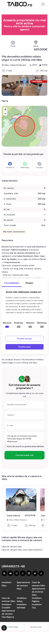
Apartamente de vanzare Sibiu (23, 585)
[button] (12, 94)
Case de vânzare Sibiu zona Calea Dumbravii (22, 550)
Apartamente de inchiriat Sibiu (38, 591)
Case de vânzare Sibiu (12, 546)
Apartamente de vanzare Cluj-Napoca (8, 614)
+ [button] (5, 109)
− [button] (5, 113)
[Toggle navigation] (43, 4)
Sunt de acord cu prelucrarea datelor (25, 446)
